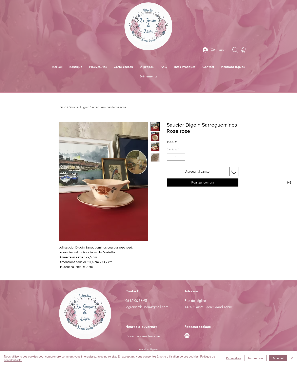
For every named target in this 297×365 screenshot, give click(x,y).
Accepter (278, 358)
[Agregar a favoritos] (234, 171)
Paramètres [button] (233, 358)
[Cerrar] (292, 358)
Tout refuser (255, 358)
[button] (243, 49)
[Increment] (182, 156)
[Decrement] (169, 156)
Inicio (62, 107)
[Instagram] (187, 335)
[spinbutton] (176, 156)
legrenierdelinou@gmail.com (146, 307)
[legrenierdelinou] (289, 182)
